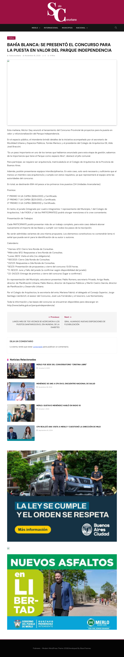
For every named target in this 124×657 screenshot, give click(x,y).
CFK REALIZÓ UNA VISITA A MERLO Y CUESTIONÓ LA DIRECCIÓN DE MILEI (68, 427)
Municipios (67, 28)
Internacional (51, 28)
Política (11, 38)
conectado (38, 346)
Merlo (35, 28)
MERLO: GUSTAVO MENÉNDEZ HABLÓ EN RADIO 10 (58, 405)
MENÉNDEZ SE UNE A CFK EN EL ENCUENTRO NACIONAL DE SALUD (65, 383)
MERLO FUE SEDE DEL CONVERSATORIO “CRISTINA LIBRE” (61, 364)
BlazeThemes (85, 648)
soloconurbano (15, 55)
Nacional (80, 28)
